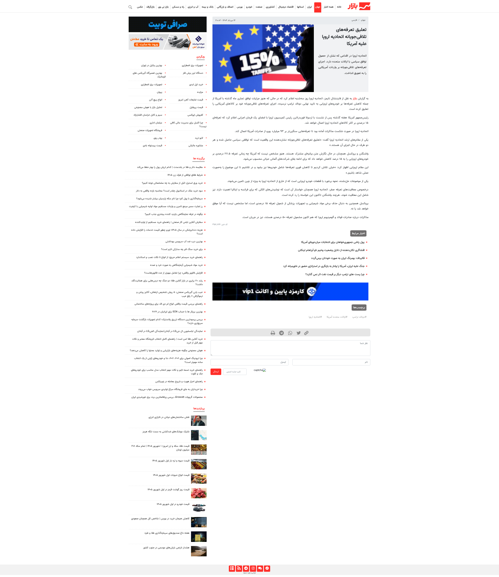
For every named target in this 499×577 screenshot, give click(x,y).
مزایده (200, 92)
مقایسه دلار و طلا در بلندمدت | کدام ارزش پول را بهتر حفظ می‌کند (170, 167)
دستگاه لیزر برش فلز (193, 73)
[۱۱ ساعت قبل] (199, 478)
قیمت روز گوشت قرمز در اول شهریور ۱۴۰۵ (168, 490)
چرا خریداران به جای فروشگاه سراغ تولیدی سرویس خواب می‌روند (170, 389)
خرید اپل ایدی (196, 85)
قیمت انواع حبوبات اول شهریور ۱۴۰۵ (171, 475)
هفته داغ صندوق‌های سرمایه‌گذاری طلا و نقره (167, 533)
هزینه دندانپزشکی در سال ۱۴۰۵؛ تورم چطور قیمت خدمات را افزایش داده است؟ (167, 232)
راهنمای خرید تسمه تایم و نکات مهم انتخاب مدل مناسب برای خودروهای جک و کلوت (167, 372)
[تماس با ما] (259, 568)
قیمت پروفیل (196, 107)
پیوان (159, 92)
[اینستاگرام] (252, 568)
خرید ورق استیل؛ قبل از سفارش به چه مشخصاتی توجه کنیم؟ (172, 183)
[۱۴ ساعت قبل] (199, 536)
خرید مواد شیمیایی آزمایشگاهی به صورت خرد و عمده (176, 265)
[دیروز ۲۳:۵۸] (199, 435)
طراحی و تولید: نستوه (249, 573)
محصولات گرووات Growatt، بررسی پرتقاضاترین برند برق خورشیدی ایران (167, 397)
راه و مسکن (178, 7)
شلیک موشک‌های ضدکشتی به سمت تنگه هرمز (165, 432)
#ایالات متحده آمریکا (337, 317)
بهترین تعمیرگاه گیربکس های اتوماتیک (149, 75)
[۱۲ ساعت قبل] (199, 464)
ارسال (216, 372)
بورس (240, 7)
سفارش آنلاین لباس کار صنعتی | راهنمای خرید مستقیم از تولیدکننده (169, 222)
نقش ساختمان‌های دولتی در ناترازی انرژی (169, 417)
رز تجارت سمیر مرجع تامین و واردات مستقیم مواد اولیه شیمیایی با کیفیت (166, 206)
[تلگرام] (245, 568)
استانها (300, 7)
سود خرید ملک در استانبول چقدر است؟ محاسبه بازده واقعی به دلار (169, 191)
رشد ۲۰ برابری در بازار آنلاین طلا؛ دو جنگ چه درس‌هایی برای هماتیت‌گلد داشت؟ (167, 282)
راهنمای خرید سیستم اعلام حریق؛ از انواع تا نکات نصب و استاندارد (169, 257)
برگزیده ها (199, 158)
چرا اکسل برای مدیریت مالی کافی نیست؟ (188, 125)
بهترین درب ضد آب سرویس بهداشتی (184, 242)
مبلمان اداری (156, 123)
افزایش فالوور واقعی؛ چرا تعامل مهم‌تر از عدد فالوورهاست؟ (173, 273)
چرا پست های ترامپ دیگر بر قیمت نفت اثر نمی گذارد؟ (335, 274)
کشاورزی (270, 7)
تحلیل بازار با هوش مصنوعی (148, 107)
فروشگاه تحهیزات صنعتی (150, 130)
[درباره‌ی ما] (267, 568)
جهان (317, 7)
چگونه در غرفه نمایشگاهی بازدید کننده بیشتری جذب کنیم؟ (174, 214)
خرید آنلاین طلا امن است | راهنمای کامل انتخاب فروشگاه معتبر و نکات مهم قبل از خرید (167, 341)
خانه (339, 7)
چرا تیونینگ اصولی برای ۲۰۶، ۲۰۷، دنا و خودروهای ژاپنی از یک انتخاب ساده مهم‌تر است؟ (168, 360)
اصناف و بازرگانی (225, 7)
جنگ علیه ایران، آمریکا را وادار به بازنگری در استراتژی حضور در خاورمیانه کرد (324, 266)
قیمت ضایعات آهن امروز (190, 100)
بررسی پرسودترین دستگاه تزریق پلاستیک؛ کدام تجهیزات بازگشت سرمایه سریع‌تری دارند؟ (167, 321)
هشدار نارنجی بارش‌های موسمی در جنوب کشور (166, 548)
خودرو (249, 7)
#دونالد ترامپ (359, 317)
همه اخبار (329, 7)
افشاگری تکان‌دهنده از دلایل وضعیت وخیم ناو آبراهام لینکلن (331, 250)
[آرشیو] (231, 568)
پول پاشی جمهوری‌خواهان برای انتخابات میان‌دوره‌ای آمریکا (333, 242)
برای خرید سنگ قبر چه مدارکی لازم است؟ (182, 249)
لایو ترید (199, 138)
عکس (140, 7)
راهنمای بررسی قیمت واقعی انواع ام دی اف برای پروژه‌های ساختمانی (168, 304)
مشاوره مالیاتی (195, 146)
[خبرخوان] (238, 568)
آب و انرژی (193, 7)
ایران (309, 7)
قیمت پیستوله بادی (152, 146)
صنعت (259, 7)
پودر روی (158, 138)
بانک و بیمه (207, 7)
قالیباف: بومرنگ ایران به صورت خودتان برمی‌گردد (338, 258)
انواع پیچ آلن (155, 100)
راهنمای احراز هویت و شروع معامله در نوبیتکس (179, 382)
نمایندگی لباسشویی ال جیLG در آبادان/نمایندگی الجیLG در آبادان (170, 331)
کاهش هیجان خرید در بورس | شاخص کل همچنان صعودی (160, 519)
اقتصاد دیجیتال (286, 7)
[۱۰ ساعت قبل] (199, 551)
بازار (355, 98)
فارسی (354, 20)
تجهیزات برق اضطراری (192, 65)
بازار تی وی (163, 7)
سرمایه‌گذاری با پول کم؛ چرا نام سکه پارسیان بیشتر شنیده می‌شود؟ (169, 199)
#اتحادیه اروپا (315, 317)
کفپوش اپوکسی (195, 115)
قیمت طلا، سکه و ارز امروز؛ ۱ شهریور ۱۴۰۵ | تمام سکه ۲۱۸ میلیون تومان (160, 448)
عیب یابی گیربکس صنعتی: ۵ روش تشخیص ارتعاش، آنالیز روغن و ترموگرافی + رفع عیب (169, 294)
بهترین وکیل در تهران (151, 65)
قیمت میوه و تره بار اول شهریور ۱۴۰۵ (170, 461)
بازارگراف (150, 7)
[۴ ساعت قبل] (199, 421)
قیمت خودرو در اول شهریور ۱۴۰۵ (173, 504)
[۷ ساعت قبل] (199, 449)
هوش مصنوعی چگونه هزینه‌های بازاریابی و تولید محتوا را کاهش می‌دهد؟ (166, 351)
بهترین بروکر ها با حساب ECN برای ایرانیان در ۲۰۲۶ (177, 312)
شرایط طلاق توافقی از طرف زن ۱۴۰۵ (185, 175)
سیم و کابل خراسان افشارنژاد (148, 115)
